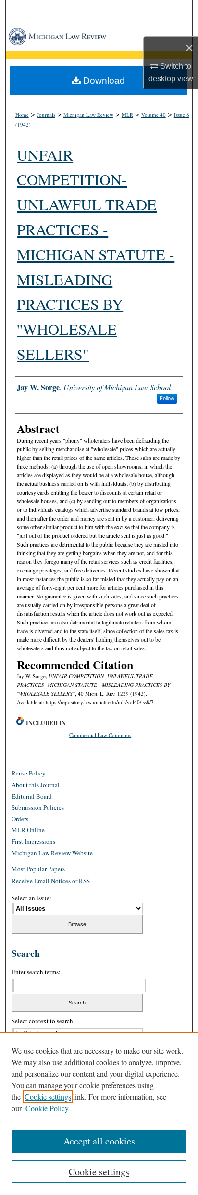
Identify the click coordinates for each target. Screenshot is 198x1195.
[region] (99, 1113)
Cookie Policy (47, 1108)
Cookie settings (48, 1097)
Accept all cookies (99, 1140)
